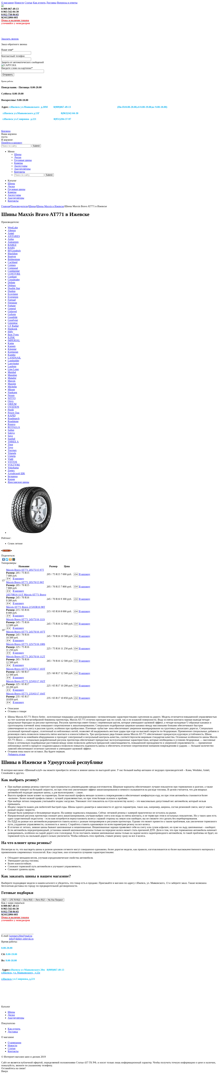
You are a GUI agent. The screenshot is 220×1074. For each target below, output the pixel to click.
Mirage (11, 389)
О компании (14, 1042)
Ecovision (13, 294)
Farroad (12, 299)
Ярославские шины (18, 482)
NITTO (12, 398)
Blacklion (13, 253)
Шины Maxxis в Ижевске (50, 206)
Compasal (13, 268)
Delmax (12, 285)
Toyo (10, 447)
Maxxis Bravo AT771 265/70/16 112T (25, 656)
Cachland (12, 262)
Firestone (12, 302)
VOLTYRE (14, 464)
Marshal (12, 372)
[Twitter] (7, 559)
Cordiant (12, 276)
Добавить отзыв (16, 754)
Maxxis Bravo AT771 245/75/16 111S (25, 619)
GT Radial (13, 326)
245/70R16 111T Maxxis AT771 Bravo (26, 594)
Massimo (12, 375)
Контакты (19, 171)
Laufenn (12, 366)
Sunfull (11, 438)
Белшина (13, 476)
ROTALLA (14, 427)
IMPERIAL (14, 340)
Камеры (18, 163)
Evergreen (13, 297)
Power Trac (13, 412)
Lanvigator (13, 363)
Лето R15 (27, 900)
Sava (10, 435)
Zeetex (11, 470)
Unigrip (12, 456)
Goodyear (13, 320)
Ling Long (13, 369)
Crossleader (14, 279)
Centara (12, 265)
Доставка (51, 2)
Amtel (11, 233)
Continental (13, 271)
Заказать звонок (10, 38)
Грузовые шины (23, 160)
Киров (11, 479)
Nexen (11, 395)
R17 (4, 900)
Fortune (12, 305)
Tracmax (12, 450)
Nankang (12, 392)
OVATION (13, 407)
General (12, 308)
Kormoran (13, 352)
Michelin (12, 386)
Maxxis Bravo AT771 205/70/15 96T (25, 582)
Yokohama (13, 467)
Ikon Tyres (13, 334)
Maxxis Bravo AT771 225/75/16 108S (25, 644)
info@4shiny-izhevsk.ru (21, 938)
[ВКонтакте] (3, 559)
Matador (12, 378)
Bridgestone (14, 259)
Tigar (10, 444)
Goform (12, 314)
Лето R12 (40, 900)
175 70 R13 (15, 900)
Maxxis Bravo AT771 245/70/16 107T (25, 631)
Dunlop (11, 291)
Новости (19, 2)
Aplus (11, 239)
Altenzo (12, 230)
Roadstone (13, 421)
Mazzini (12, 383)
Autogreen (13, 242)
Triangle (12, 453)
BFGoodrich (14, 250)
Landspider (13, 360)
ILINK (11, 337)
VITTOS (12, 461)
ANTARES (14, 236)
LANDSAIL (14, 357)
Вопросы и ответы (67, 2)
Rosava (11, 424)
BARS (11, 247)
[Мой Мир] (13, 559)
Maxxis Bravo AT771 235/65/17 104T (25, 693)
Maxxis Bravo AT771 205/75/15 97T (25, 570)
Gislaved (12, 311)
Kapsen (11, 346)
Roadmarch (13, 418)
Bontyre (12, 256)
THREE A (13, 441)
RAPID (12, 415)
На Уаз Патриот (55, 900)
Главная (5, 206)
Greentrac (13, 323)
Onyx (11, 401)
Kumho (11, 354)
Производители (19, 206)
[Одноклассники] (10, 559)
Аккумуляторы (22, 168)
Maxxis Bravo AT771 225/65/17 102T (25, 681)
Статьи (28, 2)
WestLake (13, 227)
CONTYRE (14, 273)
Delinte (11, 282)
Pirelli (11, 409)
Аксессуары (20, 166)
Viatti (10, 459)
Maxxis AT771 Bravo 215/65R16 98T (25, 607)
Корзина (5, 131)
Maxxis (11, 380)
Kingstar (12, 349)
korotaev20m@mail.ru (20, 935)
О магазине (7, 2)
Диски (17, 157)
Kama (11, 343)
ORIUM (12, 404)
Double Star (14, 288)
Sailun (11, 430)
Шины (17, 154)
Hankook (12, 328)
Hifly (10, 331)
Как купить (39, 2)
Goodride (12, 317)
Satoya (11, 433)
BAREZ (12, 245)
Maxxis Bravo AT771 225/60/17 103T (25, 669)
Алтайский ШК (16, 473)
